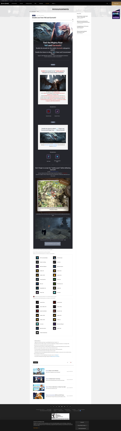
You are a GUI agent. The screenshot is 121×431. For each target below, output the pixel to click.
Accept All (82, 422)
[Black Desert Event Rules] (55, 356)
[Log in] (110, 3)
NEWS (16, 0)
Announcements (33, 11)
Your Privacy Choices (76, 410)
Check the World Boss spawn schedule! (52, 243)
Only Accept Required (82, 428)
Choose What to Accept (81, 425)
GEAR (20, 0)
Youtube (62, 407)
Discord (65, 407)
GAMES (11, 0)
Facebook (59, 407)
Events (38, 11)
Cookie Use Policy (68, 410)
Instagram (54, 407)
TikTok (70, 407)
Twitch (56, 407)
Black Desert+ (67, 407)
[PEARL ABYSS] (4, 0)
